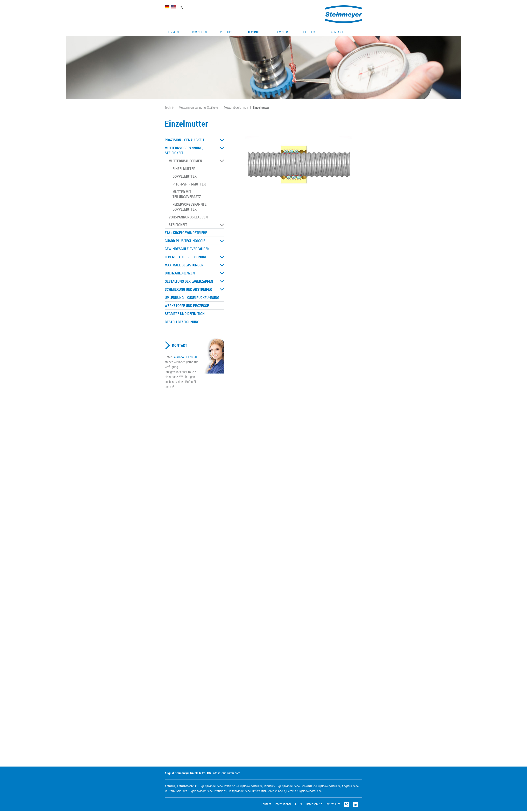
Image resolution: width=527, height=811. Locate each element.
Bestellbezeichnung (182, 321)
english (173, 6)
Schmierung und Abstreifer (188, 289)
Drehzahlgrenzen (180, 273)
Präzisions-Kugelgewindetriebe (243, 786)
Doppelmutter (185, 176)
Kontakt (337, 32)
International (283, 804)
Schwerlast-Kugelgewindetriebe (320, 786)
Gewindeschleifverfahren (187, 248)
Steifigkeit (178, 224)
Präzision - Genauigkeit (184, 139)
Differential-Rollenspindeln (268, 791)
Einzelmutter (261, 107)
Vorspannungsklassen (188, 217)
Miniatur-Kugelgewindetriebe (282, 786)
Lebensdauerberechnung (186, 256)
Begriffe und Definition (185, 313)
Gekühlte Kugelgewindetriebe (194, 791)
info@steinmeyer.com (226, 773)
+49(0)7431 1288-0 (184, 357)
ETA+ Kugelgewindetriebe (186, 232)
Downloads (283, 32)
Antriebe (170, 786)
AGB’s (298, 804)
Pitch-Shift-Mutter (189, 184)
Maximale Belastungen (184, 265)
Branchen (199, 32)
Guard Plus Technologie (185, 240)
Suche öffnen (181, 7)
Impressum (333, 804)
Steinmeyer (173, 32)
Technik (254, 32)
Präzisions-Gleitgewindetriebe (232, 791)
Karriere (309, 32)
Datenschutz (314, 804)
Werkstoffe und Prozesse (187, 305)
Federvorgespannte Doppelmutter (189, 207)
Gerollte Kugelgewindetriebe (304, 791)
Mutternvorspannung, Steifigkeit (199, 107)
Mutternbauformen (236, 107)
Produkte (227, 32)
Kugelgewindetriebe (210, 786)
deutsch (167, 6)
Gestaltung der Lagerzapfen (189, 281)
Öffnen (221, 140)
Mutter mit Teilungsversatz (187, 194)
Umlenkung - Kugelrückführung (192, 297)
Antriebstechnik (187, 786)
